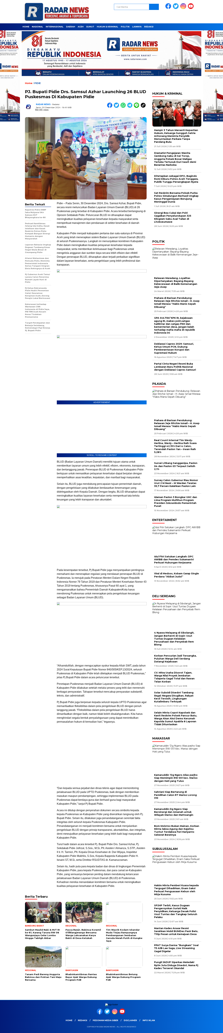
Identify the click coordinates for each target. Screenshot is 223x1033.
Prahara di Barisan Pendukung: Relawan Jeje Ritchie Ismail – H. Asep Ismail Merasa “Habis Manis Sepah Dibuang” (176, 302)
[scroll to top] (213, 1028)
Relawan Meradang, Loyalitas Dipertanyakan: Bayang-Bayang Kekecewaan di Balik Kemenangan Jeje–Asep (175, 283)
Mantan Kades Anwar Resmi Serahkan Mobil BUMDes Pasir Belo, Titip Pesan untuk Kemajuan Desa (176, 931)
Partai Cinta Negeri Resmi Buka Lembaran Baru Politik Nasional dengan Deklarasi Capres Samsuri (175, 366)
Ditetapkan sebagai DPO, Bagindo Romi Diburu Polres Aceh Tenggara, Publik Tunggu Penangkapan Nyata (176, 179)
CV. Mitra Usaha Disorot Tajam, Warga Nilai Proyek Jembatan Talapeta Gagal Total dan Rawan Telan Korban (174, 677)
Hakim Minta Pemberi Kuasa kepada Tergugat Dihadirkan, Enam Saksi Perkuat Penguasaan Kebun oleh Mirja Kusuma (176, 890)
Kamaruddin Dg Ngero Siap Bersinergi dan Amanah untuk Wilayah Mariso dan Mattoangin (174, 812)
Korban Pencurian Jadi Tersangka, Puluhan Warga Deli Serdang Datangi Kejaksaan (175, 658)
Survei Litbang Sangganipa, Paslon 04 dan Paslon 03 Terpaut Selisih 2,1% (175, 466)
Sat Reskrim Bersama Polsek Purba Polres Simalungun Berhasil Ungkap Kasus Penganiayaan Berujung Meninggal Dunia (176, 197)
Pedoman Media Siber (105, 1020)
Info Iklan (149, 1020)
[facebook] (168, 8)
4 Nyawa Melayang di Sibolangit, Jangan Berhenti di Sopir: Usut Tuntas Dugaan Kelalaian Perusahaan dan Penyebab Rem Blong (174, 638)
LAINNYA (137, 26)
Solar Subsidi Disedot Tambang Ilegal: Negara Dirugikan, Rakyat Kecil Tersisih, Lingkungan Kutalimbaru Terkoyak (173, 697)
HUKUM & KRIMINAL (107, 26)
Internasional (55, 26)
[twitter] (176, 8)
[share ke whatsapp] (123, 107)
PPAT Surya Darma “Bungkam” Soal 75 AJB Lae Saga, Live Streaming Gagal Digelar (176, 948)
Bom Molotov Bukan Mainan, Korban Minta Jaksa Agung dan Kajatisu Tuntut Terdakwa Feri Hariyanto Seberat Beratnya (176, 830)
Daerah (70, 26)
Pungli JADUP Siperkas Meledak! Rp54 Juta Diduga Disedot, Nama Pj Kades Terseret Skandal (176, 965)
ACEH (81, 26)
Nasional (37, 26)
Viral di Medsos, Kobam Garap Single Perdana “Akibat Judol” (176, 575)
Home (26, 26)
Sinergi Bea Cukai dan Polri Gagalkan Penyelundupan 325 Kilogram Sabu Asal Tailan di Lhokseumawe (172, 217)
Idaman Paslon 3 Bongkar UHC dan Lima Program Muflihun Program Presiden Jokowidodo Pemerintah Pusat (175, 502)
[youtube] (191, 8)
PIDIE (37, 83)
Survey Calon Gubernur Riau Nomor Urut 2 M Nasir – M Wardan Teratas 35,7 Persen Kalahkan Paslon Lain (176, 483)
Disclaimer (130, 1020)
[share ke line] (137, 107)
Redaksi (148, 26)
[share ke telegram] (130, 107)
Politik (125, 26)
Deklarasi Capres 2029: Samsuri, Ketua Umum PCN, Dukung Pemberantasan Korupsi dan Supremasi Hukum (174, 348)
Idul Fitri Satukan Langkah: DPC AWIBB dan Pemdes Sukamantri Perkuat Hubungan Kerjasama (174, 559)
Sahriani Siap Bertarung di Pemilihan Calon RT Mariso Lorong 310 (175, 794)
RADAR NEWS (43, 104)
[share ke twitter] (117, 107)
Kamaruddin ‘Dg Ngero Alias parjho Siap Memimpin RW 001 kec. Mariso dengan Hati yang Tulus (176, 777)
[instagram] (183, 8)
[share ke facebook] (110, 107)
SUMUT (90, 26)
